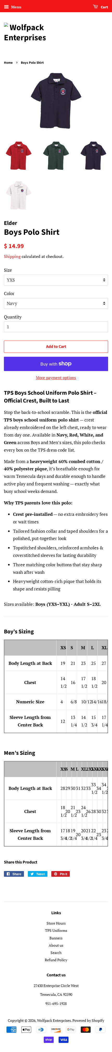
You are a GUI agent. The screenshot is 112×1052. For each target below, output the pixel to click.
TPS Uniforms (56, 930)
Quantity (13, 317)
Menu (15, 6)
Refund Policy (56, 959)
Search (56, 952)
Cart (104, 7)
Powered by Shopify (88, 1020)
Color (9, 293)
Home (8, 62)
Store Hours (56, 923)
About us (56, 945)
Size (8, 270)
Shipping (12, 256)
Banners (56, 938)
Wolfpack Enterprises (54, 1020)
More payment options (56, 377)
